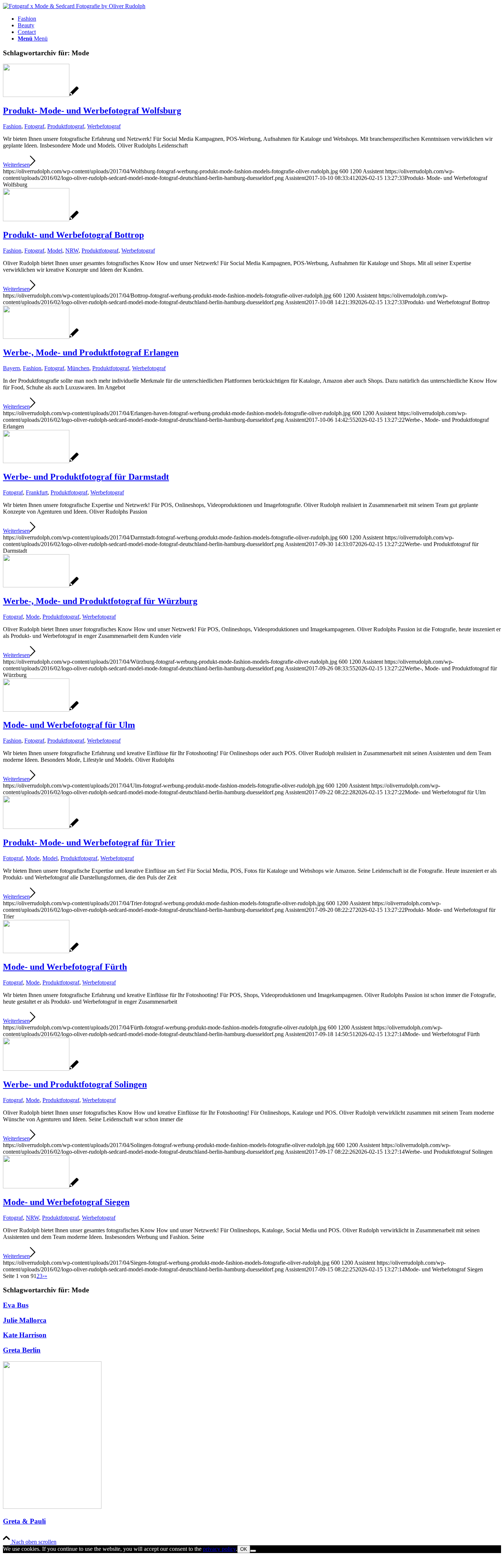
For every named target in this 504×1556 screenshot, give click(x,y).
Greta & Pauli (24, 1521)
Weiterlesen (16, 164)
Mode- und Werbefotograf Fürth (65, 967)
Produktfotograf (65, 126)
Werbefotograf (104, 126)
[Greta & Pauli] (52, 1507)
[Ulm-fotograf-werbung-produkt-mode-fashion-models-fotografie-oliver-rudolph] (41, 709)
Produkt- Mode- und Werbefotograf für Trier (89, 842)
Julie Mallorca (24, 1320)
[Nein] (253, 1551)
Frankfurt (37, 492)
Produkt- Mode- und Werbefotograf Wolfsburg (92, 110)
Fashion (12, 126)
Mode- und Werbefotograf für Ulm (69, 725)
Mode (32, 617)
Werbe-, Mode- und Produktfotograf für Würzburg (100, 601)
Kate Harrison (24, 1335)
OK (243, 1549)
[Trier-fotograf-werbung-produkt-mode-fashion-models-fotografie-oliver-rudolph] (41, 827)
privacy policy (219, 1549)
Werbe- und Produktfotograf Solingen (75, 1084)
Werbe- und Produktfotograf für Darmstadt (86, 477)
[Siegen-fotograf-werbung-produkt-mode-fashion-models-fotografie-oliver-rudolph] (41, 1186)
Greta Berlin (22, 1350)
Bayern (11, 368)
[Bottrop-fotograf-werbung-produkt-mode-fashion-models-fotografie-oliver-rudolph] (41, 219)
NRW (72, 250)
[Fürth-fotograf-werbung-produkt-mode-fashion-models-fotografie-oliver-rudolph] (41, 951)
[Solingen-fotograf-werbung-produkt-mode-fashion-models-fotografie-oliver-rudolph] (41, 1069)
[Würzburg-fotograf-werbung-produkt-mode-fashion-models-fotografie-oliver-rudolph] (41, 585)
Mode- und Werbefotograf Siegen (66, 1202)
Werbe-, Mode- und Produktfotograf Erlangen (91, 352)
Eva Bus (15, 1305)
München (78, 368)
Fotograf (34, 126)
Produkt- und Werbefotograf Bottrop (73, 235)
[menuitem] (259, 18)
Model (54, 250)
